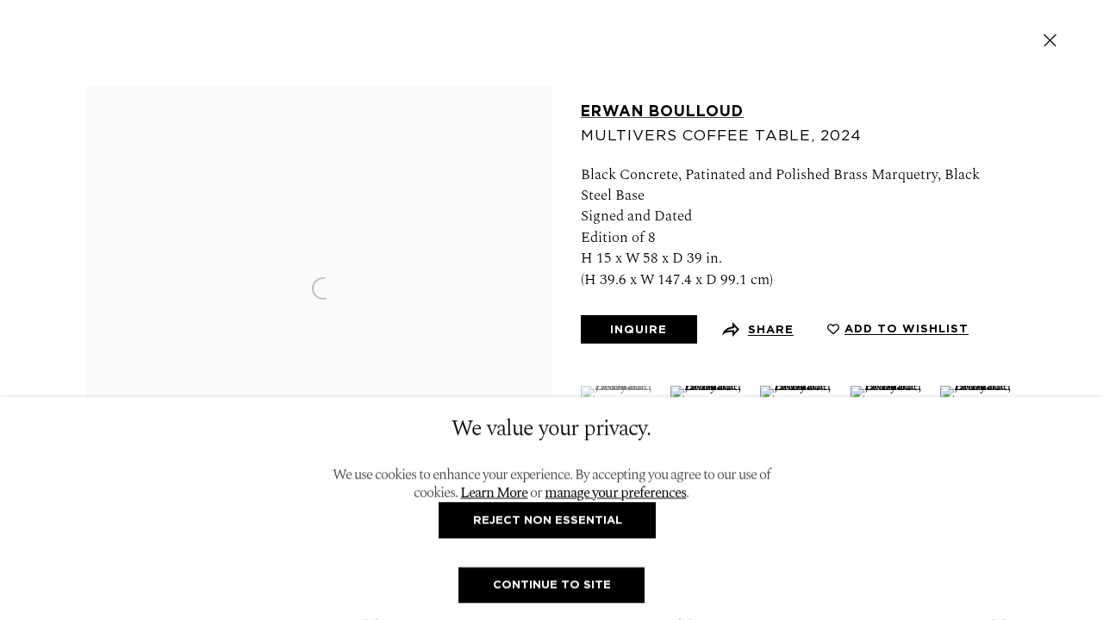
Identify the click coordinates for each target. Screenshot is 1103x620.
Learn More (493, 493)
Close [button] (1050, 40)
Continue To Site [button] (552, 584)
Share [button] (771, 329)
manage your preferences (615, 493)
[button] (898, 329)
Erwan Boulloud (662, 111)
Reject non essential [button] (547, 519)
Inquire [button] (638, 329)
